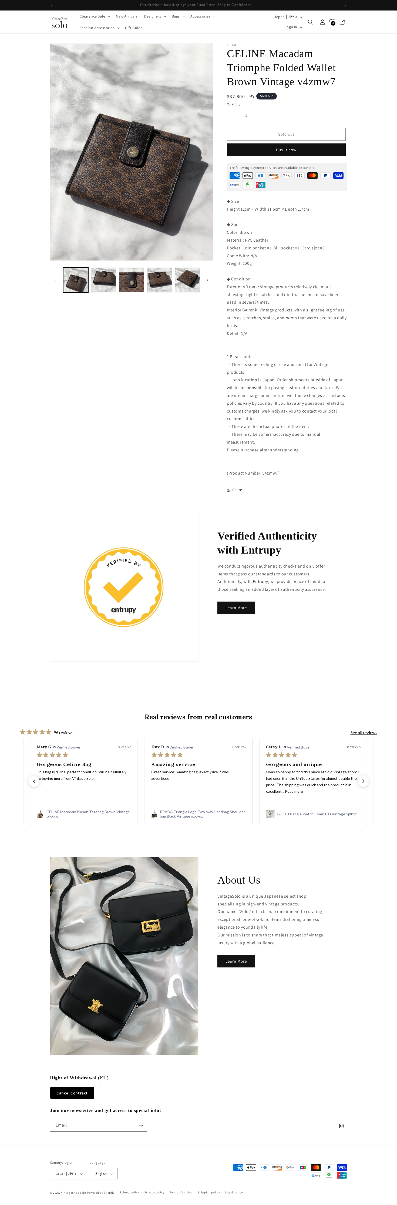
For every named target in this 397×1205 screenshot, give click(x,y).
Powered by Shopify (101, 1192)
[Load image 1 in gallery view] (75, 280)
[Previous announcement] (52, 5)
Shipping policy (209, 1192)
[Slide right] (207, 280)
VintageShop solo (73, 1192)
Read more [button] (294, 791)
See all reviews (364, 732)
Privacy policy (154, 1192)
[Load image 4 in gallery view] (159, 280)
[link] (83, 814)
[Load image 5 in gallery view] (187, 280)
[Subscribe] (141, 1125)
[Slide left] (56, 280)
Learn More (236, 607)
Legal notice (234, 1192)
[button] (94, 16)
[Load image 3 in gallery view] (131, 280)
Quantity (233, 104)
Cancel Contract (72, 1093)
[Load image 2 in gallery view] (103, 280)
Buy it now (286, 149)
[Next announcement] (345, 5)
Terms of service (181, 1192)
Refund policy (129, 1192)
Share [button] (237, 489)
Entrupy (260, 581)
